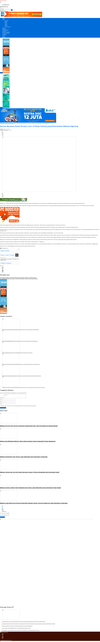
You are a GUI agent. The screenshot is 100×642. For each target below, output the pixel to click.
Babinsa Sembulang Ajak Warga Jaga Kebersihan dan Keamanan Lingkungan (17, 352)
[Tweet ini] (2, 133)
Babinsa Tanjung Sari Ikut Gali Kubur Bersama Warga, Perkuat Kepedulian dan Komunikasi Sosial (21, 364)
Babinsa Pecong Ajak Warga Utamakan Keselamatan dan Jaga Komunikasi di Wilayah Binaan (20, 329)
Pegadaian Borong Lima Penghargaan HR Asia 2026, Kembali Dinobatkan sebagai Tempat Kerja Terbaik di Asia (23, 621)
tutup (1, 72)
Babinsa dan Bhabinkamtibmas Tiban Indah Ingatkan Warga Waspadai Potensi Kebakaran (19, 341)
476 (3, 510)
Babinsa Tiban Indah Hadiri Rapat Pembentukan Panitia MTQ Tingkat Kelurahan (18, 277)
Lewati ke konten (3, 0)
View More (2, 517)
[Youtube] (2, 271)
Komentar (2, 397)
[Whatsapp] (2, 135)
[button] (12, 10)
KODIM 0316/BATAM (4, 130)
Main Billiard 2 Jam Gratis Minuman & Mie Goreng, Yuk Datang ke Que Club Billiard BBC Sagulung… (21, 630)
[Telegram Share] (2, 134)
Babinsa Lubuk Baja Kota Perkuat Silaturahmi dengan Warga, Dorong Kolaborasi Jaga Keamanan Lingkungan (23, 387)
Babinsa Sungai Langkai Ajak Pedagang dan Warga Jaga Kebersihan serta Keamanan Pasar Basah (21, 375)
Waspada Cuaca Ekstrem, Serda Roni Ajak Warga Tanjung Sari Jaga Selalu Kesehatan (19, 278)
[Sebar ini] (2, 131)
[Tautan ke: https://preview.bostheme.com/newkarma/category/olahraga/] (13, 607)
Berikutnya (4, 511)
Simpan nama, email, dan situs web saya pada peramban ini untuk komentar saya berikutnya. (18, 405)
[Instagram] (2, 269)
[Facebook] (2, 267)
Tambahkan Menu (5, 4)
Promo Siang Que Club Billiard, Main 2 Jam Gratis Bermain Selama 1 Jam (16, 628)
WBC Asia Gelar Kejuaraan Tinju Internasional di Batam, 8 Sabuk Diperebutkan (17, 625)
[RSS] (2, 272)
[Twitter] (2, 268)
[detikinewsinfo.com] (4, 6)
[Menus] (0, 1)
